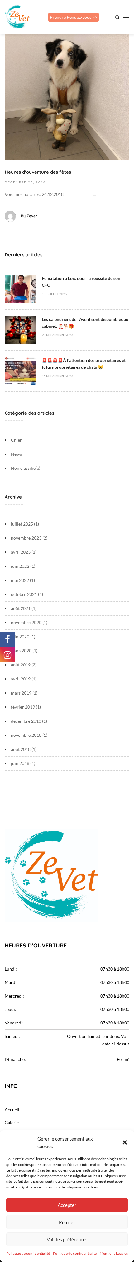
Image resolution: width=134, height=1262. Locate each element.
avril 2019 (21, 678)
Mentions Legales (114, 1253)
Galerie (12, 1122)
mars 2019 (21, 692)
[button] (125, 1142)
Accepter (67, 1205)
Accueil (12, 1109)
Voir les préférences (67, 1239)
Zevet (31, 215)
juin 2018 (20, 763)
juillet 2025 (22, 523)
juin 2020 (20, 636)
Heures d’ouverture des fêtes (38, 172)
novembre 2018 (26, 735)
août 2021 (21, 608)
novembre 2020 (26, 622)
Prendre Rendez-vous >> (73, 17)
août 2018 (21, 749)
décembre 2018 (26, 721)
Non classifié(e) (25, 468)
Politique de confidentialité (28, 1253)
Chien (16, 440)
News (16, 454)
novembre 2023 (26, 538)
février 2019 (23, 707)
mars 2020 (21, 650)
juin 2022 (20, 566)
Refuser (67, 1222)
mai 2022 (20, 580)
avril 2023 (21, 552)
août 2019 (21, 664)
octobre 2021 (24, 594)
